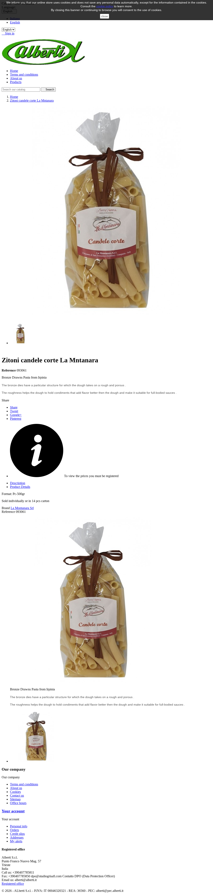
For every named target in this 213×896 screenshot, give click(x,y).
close (104, 16)
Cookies (15, 792)
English (15, 22)
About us (16, 78)
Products (15, 82)
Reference (9, 370)
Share (13, 407)
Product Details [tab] (20, 487)
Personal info (18, 826)
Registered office (13, 883)
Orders (14, 830)
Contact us (17, 795)
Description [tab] (17, 483)
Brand (6, 508)
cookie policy (104, 6)
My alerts (16, 841)
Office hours (18, 803)
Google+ (16, 415)
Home (14, 71)
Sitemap (15, 799)
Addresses (17, 837)
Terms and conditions (24, 74)
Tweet (14, 411)
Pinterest (15, 418)
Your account (13, 811)
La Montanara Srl (22, 508)
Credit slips (17, 834)
